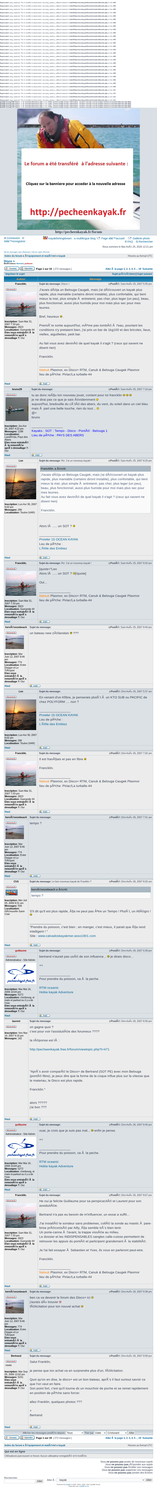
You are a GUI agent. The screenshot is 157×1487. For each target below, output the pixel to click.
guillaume (29, 263)
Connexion (13, 238)
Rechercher (145, 241)
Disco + (9, 261)
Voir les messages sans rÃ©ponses (17, 252)
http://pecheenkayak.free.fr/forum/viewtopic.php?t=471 (69, 1049)
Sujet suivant (144, 274)
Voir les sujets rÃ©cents (41, 252)
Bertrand (20, 263)
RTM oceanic (49, 987)
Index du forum (13, 256)
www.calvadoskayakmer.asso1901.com (67, 936)
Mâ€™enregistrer (14, 241)
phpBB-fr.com (84, 1486)
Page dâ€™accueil (113, 238)
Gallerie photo (141, 238)
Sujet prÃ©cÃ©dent (123, 274)
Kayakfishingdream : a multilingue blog (72, 238)
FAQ (130, 241)
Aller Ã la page (114, 269)
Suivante (147, 269)
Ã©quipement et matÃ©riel (40, 256)
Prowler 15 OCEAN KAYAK (58, 539)
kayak (61, 256)
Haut (7, 383)
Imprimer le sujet (15, 274)
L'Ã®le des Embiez (53, 548)
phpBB (68, 1484)
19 (139, 269)
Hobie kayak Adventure (56, 992)
